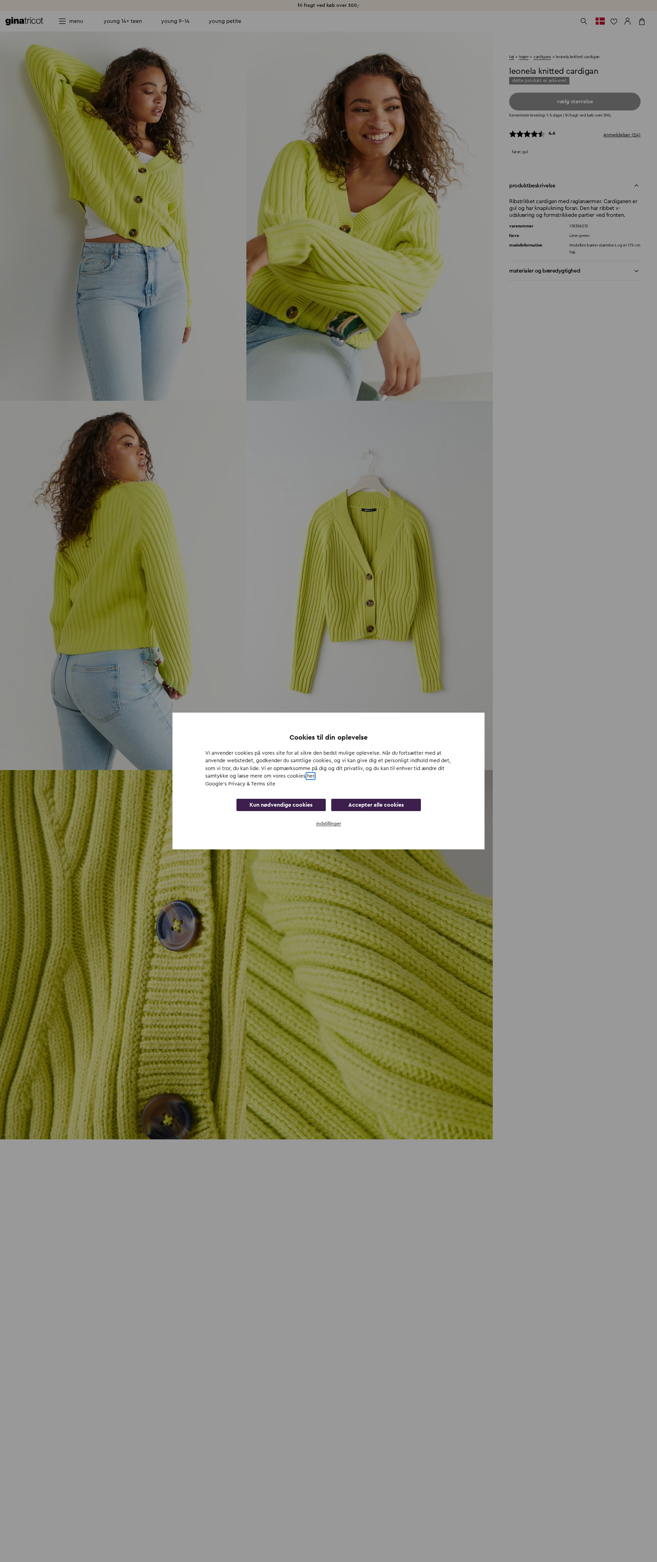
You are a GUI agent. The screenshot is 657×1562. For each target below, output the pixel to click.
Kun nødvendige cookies (280, 805)
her (310, 776)
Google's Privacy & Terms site (240, 783)
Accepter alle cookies (376, 805)
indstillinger (328, 823)
